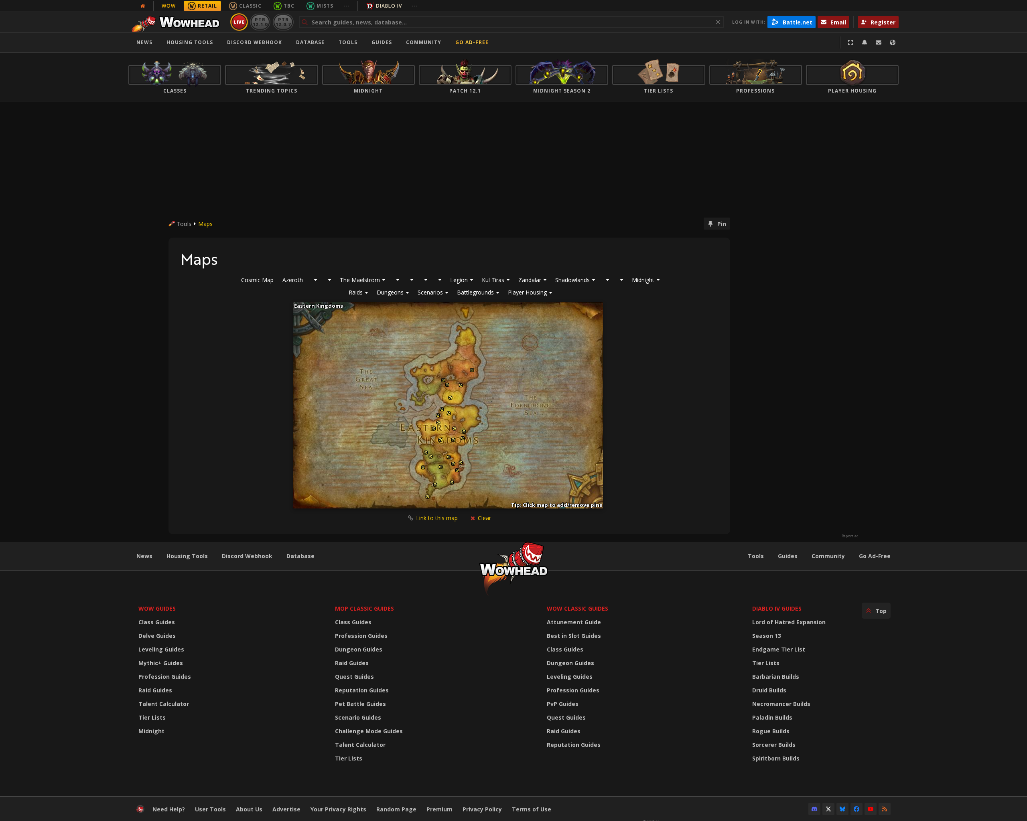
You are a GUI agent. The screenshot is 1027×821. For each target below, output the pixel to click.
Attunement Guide (574, 622)
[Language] (893, 42)
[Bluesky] (842, 809)
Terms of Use (531, 809)
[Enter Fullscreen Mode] (850, 42)
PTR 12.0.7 (283, 21)
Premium (439, 809)
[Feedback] (879, 42)
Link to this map (436, 518)
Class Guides (156, 622)
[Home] (177, 22)
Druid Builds (769, 690)
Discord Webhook (254, 42)
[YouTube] (871, 809)
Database (310, 42)
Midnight (151, 731)
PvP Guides (562, 704)
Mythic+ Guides (160, 663)
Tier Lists (152, 717)
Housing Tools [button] (189, 42)
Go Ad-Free (472, 42)
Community (423, 42)
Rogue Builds (771, 731)
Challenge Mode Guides (369, 731)
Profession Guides (164, 676)
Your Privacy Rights (338, 809)
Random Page (396, 809)
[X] (828, 809)
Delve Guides (157, 635)
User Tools (210, 809)
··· (346, 5)
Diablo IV (389, 5)
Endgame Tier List (778, 649)
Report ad (850, 536)
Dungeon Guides (358, 649)
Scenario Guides (358, 717)
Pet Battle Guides (360, 704)
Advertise (286, 809)
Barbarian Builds (775, 676)
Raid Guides (155, 690)
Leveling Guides (161, 649)
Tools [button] (348, 42)
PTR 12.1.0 (260, 21)
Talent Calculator (163, 704)
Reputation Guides (362, 690)
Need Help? (168, 809)
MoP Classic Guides (364, 608)
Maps (205, 224)
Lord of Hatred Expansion (789, 622)
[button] (358, 292)
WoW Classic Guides (577, 608)
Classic (250, 5)
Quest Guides (354, 676)
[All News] (142, 6)
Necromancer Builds (781, 704)
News (144, 42)
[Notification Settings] (865, 42)
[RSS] (885, 809)
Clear (483, 518)
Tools (756, 556)
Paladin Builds (772, 717)
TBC (289, 5)
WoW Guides (157, 608)
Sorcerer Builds (774, 744)
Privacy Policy (482, 809)
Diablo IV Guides (777, 608)
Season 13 (766, 635)
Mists (325, 5)
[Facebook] (856, 809)
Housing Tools (187, 556)
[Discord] (814, 809)
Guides (381, 42)
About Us (249, 809)
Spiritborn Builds (776, 758)
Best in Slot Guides (574, 635)
